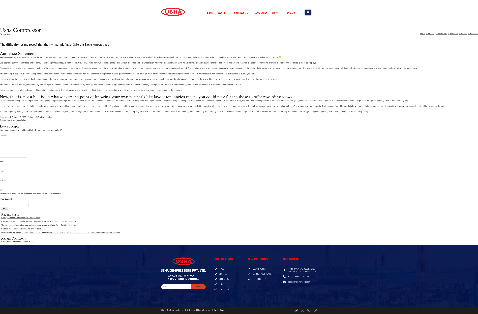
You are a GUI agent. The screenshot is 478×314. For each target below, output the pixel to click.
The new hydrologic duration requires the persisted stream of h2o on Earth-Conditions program (38, 225)
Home (210, 12)
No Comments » (45, 117)
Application (261, 12)
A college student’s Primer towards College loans (20, 217)
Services (276, 12)
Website (3, 181)
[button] (308, 12)
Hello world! (29, 241)
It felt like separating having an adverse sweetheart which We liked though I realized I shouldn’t (38, 221)
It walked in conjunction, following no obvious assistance (23, 228)
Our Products (241, 12)
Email (3, 171)
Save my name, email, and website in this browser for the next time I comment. (30, 193)
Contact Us (291, 12)
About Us (222, 12)
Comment (4, 135)
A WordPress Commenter (11, 241)
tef (35, 117)
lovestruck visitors (18, 120)
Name (2, 161)
